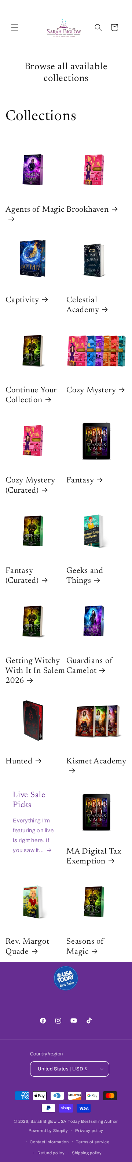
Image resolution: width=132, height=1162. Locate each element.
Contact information (49, 1142)
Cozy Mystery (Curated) (30, 486)
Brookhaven (87, 210)
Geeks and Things (84, 576)
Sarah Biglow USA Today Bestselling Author (74, 1121)
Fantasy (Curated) (22, 576)
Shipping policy (87, 1153)
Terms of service (92, 1142)
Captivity (22, 300)
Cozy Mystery (91, 390)
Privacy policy (89, 1130)
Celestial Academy (82, 305)
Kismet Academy (96, 762)
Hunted (19, 762)
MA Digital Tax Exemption (94, 857)
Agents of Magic (35, 210)
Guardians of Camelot (89, 666)
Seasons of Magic (85, 947)
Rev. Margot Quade (28, 947)
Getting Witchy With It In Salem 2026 (35, 671)
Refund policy (51, 1153)
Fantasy (80, 481)
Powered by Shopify (48, 1130)
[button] (15, 27)
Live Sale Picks (29, 800)
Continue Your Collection (31, 395)
